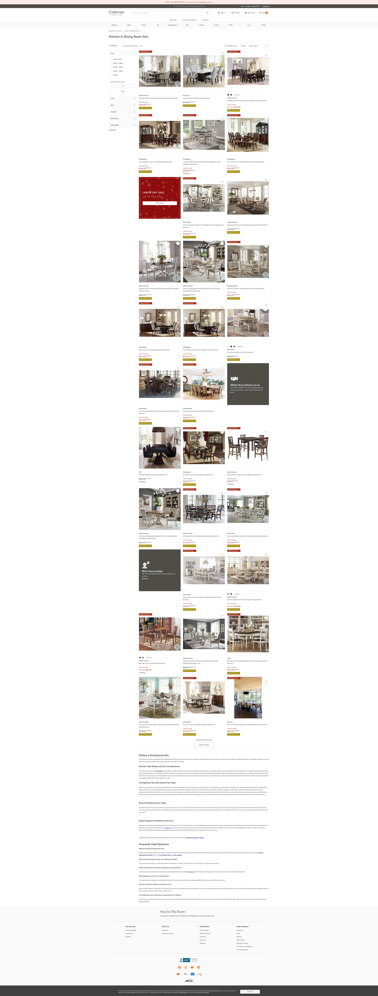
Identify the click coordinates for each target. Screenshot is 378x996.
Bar (158, 25)
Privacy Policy (183, 992)
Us (165, 930)
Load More (204, 745)
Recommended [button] (253, 46)
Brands (263, 25)
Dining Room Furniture (115, 31)
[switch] (141, 46)
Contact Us (266, 6)
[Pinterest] (198, 968)
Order (129, 933)
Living (129, 25)
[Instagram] (185, 968)
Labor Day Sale (143, 102)
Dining (143, 25)
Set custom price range (117, 81)
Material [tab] (113, 112)
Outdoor (201, 25)
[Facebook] (179, 968)
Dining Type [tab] (115, 118)
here (207, 992)
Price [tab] (112, 53)
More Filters (112, 130)
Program (204, 930)
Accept (250, 991)
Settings (131, 930)
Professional (172, 20)
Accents (216, 25)
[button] (221, 13)
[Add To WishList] (178, 55)
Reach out (145, 578)
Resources (206, 20)
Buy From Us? (168, 933)
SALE (249, 25)
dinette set (190, 872)
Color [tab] (112, 98)
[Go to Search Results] (207, 12)
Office (231, 25)
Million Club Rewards (189, 20)
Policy (241, 940)
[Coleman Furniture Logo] (116, 15)
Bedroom (114, 25)
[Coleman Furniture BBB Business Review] (189, 961)
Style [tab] (112, 105)
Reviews (242, 950)
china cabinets (177, 855)
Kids (187, 25)
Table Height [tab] (115, 125)
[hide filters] (113, 46)
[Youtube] (192, 968)
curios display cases (165, 855)
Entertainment (172, 25)
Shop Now (160, 203)
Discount (205, 933)
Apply (122, 91)
